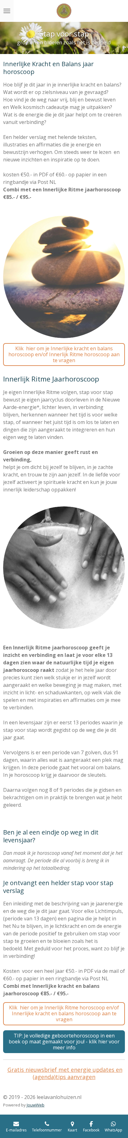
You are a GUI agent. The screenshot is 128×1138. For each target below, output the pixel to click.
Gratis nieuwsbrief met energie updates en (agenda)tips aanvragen (64, 1073)
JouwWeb (35, 1105)
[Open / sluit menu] (7, 11)
